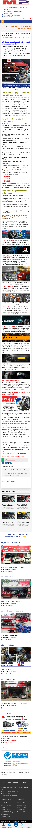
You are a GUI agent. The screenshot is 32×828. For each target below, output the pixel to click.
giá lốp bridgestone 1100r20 (19, 37)
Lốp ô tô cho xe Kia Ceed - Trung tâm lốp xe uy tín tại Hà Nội (23, 505)
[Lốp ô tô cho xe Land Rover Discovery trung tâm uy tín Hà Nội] (23, 515)
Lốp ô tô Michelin (8, 221)
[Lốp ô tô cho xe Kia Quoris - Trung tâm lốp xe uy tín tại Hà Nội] (8, 499)
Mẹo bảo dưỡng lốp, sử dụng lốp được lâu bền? (17, 469)
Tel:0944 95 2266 (8, 9)
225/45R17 (7, 180)
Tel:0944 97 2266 (8, 13)
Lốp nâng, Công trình (6, 816)
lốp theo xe (5, 26)
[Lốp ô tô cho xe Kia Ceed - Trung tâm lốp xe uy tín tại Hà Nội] (23, 499)
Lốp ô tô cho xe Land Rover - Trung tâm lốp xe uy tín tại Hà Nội (7, 521)
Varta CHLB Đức (21, 807)
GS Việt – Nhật (21, 802)
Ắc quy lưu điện (21, 812)
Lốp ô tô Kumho (7, 256)
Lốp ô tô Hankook (8, 286)
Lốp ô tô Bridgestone (9, 240)
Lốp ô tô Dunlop (7, 343)
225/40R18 (7, 181)
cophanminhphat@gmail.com (10, 795)
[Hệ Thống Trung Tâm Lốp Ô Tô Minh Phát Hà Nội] (16, 2)
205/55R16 (7, 178)
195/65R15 (7, 176)
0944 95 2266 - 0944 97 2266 (10, 791)
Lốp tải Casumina (5, 814)
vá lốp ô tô (10, 37)
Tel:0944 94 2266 (8, 17)
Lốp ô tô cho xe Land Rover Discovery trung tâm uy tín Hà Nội (23, 521)
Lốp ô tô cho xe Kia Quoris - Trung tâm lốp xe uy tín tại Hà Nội (8, 505)
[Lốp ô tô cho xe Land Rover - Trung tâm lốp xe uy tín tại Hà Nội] (8, 515)
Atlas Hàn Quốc (21, 809)
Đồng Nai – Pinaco (22, 805)
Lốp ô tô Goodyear (8, 306)
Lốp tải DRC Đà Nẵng (7, 812)
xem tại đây (23, 453)
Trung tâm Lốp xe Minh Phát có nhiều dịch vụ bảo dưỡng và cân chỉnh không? (16, 474)
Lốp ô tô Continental (9, 326)
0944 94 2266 (6, 793)
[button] (14, 460)
